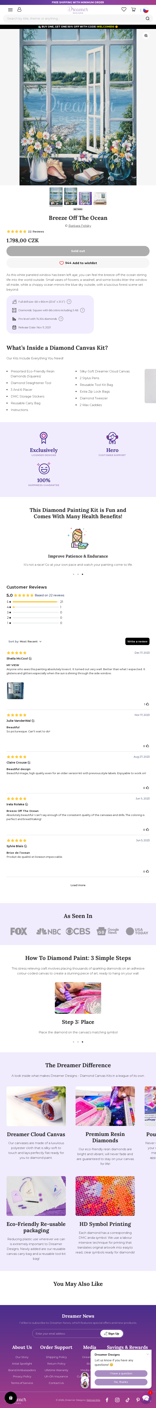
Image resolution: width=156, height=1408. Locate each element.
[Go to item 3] (85, 199)
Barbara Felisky (79, 226)
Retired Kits (93, 1399)
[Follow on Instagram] (117, 1400)
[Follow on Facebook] (107, 1400)
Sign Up (113, 1333)
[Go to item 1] (56, 196)
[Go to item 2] (70, 197)
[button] (146, 1398)
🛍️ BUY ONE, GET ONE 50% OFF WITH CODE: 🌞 (78, 26)
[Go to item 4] (99, 199)
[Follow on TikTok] (127, 1400)
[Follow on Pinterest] (138, 1400)
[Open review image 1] (15, 690)
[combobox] (78, 18)
